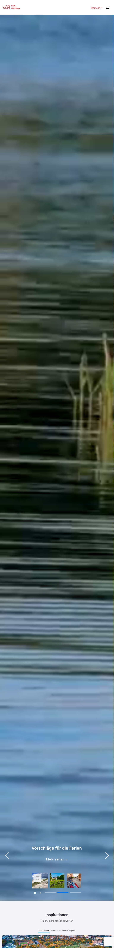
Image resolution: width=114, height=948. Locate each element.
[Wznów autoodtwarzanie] (40, 893)
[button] (107, 855)
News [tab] (52, 930)
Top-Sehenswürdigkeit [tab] (65, 930)
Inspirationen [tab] (44, 930)
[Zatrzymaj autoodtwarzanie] (35, 893)
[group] (40, 881)
